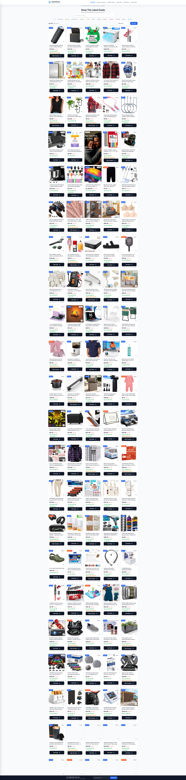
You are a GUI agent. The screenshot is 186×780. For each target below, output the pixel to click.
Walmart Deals (111, 2)
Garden (82, 19)
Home (68, 19)
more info (103, 5)
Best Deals (126, 2)
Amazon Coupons (101, 2)
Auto (125, 19)
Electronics (75, 19)
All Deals (93, 2)
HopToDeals (55, 2)
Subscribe (113, 777)
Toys (106, 19)
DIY (94, 19)
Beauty (112, 19)
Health (118, 19)
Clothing (61, 19)
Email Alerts (134, 2)
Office (130, 19)
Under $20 (119, 2)
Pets (89, 19)
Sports (100, 19)
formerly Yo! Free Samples (55, 3)
